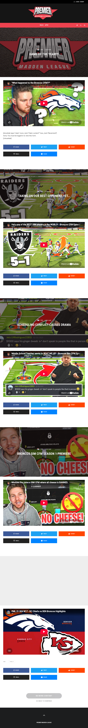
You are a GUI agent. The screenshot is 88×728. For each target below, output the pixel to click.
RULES (41, 25)
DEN (41, 49)
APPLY (46, 25)
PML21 (12, 661)
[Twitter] (77, 25)
